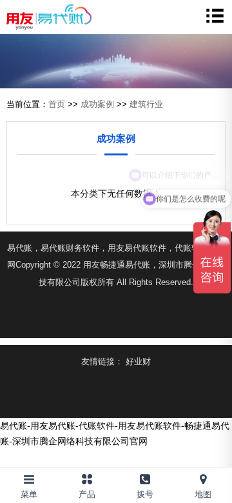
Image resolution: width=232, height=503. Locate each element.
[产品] (87, 477)
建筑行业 (146, 104)
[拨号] (145, 477)
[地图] (203, 477)
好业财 (138, 361)
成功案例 (97, 104)
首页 (56, 104)
